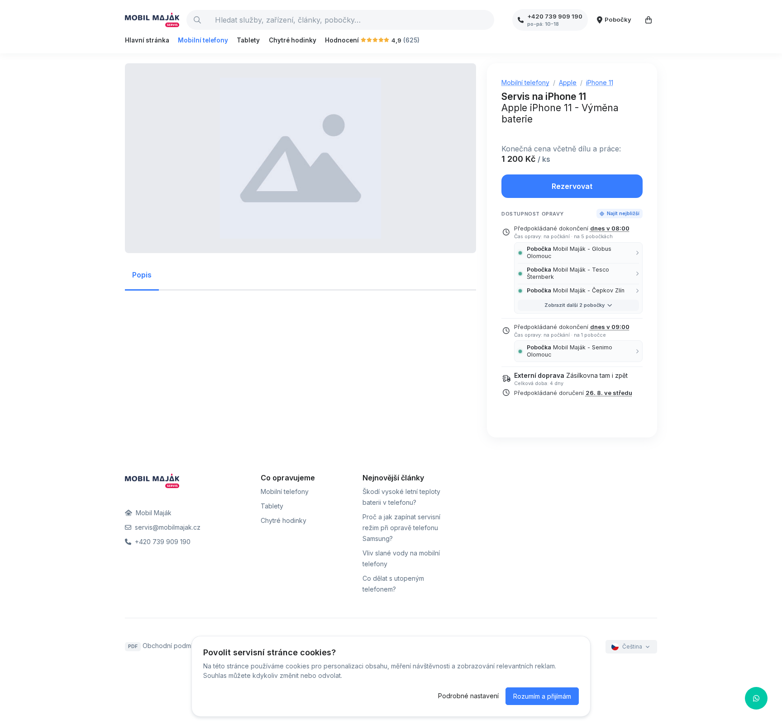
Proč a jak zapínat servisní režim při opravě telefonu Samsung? (401, 527)
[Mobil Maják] (152, 20)
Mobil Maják (153, 513)
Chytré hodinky (292, 40)
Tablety (248, 40)
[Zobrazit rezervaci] (648, 19)
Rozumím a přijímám (542, 696)
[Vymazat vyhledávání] (487, 20)
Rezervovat (572, 186)
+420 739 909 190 (162, 541)
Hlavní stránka (147, 40)
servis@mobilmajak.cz (166, 527)
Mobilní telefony (203, 40)
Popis (142, 274)
